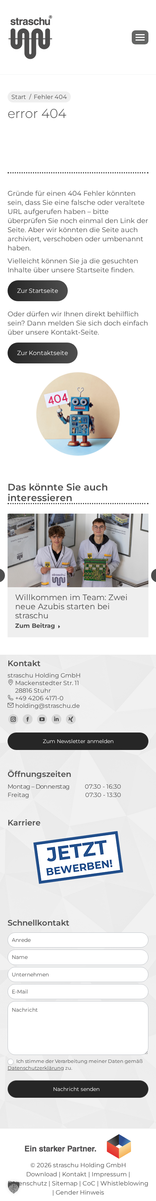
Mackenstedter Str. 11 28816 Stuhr (43, 686)
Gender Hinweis (80, 1192)
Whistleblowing (124, 1183)
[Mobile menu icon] (140, 37)
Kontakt (74, 1174)
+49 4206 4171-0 (39, 698)
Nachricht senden (76, 1089)
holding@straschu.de (47, 705)
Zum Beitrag (35, 625)
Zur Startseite (37, 290)
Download (41, 1174)
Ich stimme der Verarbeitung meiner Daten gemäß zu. (75, 1064)
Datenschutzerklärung (36, 1068)
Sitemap (65, 1183)
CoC (89, 1183)
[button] (13, 1187)
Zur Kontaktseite (42, 353)
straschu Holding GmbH (89, 1165)
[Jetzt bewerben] (78, 882)
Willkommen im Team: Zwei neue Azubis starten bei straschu (71, 606)
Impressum (109, 1174)
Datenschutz (27, 1183)
